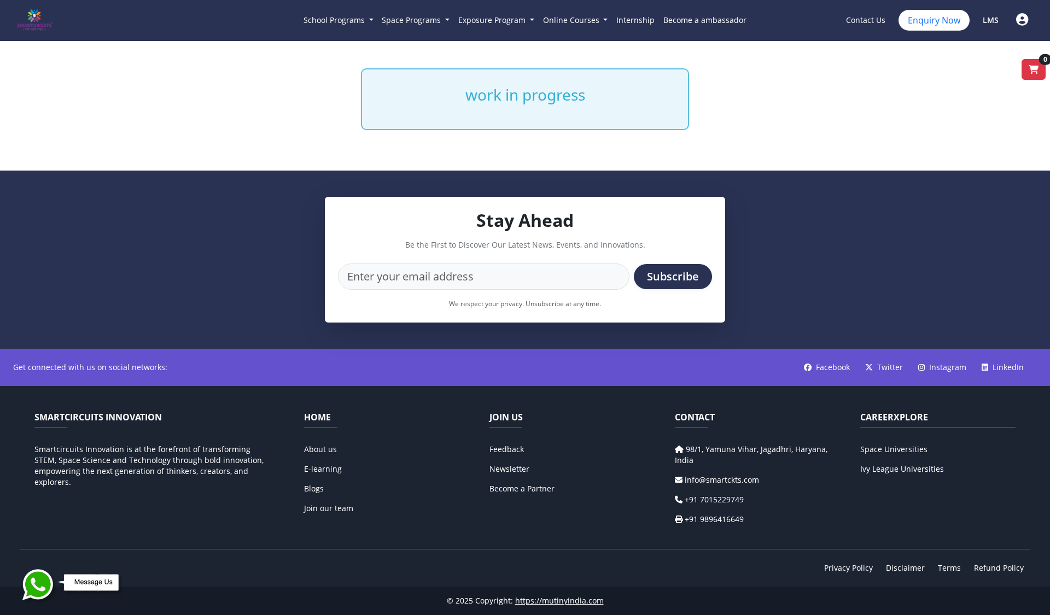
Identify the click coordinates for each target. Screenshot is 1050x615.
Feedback (506, 449)
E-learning (323, 469)
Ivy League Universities (902, 469)
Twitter (891, 367)
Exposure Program (493, 20)
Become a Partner (522, 488)
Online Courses (572, 20)
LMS (991, 20)
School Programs (335, 20)
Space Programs (412, 20)
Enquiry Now (934, 20)
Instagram (949, 367)
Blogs (314, 488)
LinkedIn (1008, 367)
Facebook (834, 367)
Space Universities (894, 449)
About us (320, 449)
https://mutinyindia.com (559, 600)
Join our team (328, 508)
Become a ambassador (704, 20)
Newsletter (509, 469)
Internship (635, 20)
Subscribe (673, 276)
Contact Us (865, 20)
